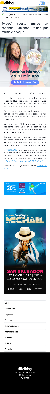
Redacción (26, 375)
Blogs (7, 303)
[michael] (25, 9)
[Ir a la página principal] (6, 3)
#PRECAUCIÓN (11, 150)
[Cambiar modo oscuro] (42, 3)
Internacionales (11, 331)
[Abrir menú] (48, 3)
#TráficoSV (9, 161)
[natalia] (25, 251)
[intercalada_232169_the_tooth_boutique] (25, 62)
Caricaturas (10, 308)
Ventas (26, 378)
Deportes (9, 314)
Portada (8, 349)
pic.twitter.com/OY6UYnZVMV (28, 161)
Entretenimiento (12, 326)
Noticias (8, 337)
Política (8, 343)
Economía (9, 320)
